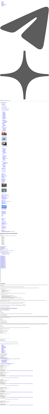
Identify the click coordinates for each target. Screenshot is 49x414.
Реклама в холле (3, 212)
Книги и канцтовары (4, 196)
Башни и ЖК (3, 225)
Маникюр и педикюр (4, 175)
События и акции (4, 222)
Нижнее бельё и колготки (4, 198)
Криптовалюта (3, 223)
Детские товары (3, 197)
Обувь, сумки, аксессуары (5, 194)
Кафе (2, 161)
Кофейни (4, 166)
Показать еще (4, 114)
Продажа (4, 124)
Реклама (2, 3)
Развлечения (3, 157)
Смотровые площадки (5, 158)
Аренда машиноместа (4, 130)
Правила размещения (4, 4)
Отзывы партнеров (4, 346)
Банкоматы (3, 219)
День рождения (4, 152)
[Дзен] (24, 99)
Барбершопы (3, 173)
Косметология (3, 177)
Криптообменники (4, 218)
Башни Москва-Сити (4, 227)
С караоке (4, 156)
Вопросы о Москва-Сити (10, 358)
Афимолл (3, 183)
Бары (2, 154)
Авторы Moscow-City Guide (17, 358)
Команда (3, 2)
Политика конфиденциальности (10, 363)
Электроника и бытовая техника (5, 195)
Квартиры (3, 123)
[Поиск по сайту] (47, 101)
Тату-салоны (3, 181)
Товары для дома (3, 203)
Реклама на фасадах (4, 213)
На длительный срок (5, 121)
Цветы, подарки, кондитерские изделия (6, 201)
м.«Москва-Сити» (4, 253)
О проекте (3, 1)
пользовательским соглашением (29, 370)
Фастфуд (3, 164)
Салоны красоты (3, 180)
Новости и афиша (4, 221)
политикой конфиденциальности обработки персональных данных (17, 370)
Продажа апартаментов (4, 127)
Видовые (4, 113)
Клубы (3, 159)
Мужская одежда (3, 202)
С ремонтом (4, 128)
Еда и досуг (3, 131)
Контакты (3, 348)
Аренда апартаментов (4, 120)
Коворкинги (3, 126)
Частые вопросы (3, 347)
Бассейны (3, 176)
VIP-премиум (4, 148)
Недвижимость (3, 103)
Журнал (2, 5)
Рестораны (3, 350)
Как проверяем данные (4, 362)
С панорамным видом (5, 162)
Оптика (2, 200)
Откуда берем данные (4, 361)
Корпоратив (4, 151)
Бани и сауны (3, 179)
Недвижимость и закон (4, 224)
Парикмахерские (3, 174)
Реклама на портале (4, 211)
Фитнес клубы (3, 178)
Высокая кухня (4, 149)
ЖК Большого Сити (4, 226)
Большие (4, 112)
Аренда (4, 118)
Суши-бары (4, 165)
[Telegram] (24, 50)
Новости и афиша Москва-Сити (4, 358)
